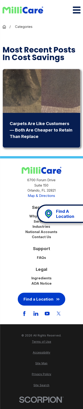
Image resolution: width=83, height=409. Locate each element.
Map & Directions (41, 195)
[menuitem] (41, 342)
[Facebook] (24, 313)
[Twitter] (58, 313)
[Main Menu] (76, 10)
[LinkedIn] (35, 313)
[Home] (23, 10)
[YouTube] (47, 313)
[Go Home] (4, 27)
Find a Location (38, 299)
